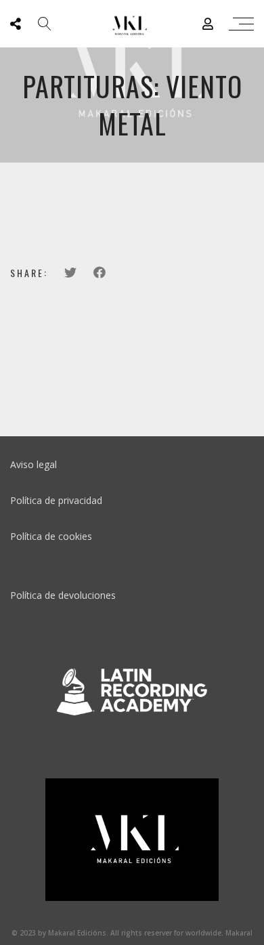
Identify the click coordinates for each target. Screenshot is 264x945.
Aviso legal (33, 464)
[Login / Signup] (207, 24)
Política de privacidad (56, 500)
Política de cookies (51, 536)
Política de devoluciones (63, 595)
